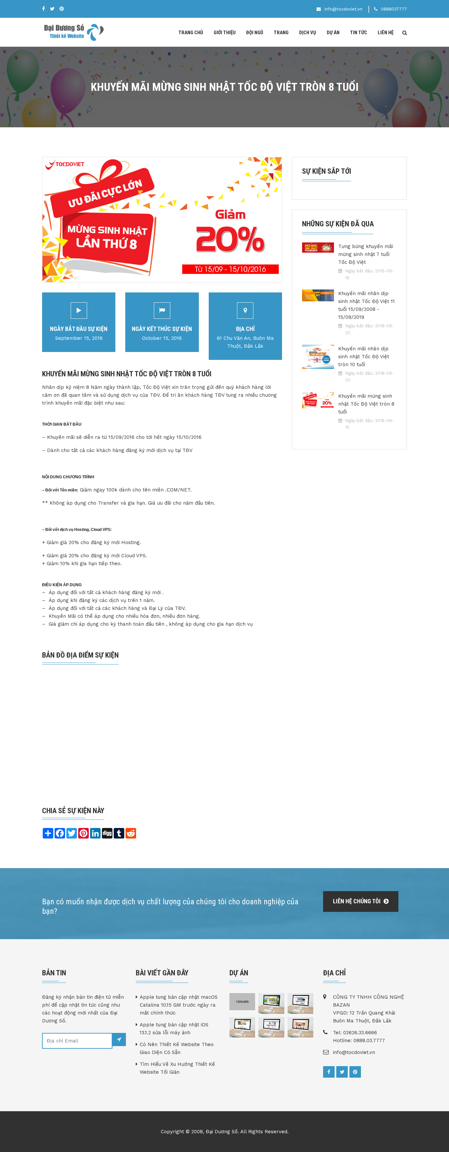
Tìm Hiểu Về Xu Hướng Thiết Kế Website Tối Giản (177, 1068)
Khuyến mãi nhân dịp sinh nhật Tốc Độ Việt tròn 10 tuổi (363, 356)
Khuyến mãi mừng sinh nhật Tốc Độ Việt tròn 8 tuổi (366, 404)
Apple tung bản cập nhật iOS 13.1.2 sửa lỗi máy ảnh (174, 1029)
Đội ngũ (254, 33)
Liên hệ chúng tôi (357, 901)
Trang (281, 33)
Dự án (333, 33)
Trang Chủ (190, 33)
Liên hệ (385, 33)
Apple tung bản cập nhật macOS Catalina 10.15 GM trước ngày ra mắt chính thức (179, 1005)
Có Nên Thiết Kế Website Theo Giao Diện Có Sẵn (177, 1048)
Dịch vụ (307, 33)
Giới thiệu (225, 33)
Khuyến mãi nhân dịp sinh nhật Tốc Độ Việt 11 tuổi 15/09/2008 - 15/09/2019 (366, 305)
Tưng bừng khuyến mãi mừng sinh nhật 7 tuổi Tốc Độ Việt (365, 254)
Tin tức (358, 33)
